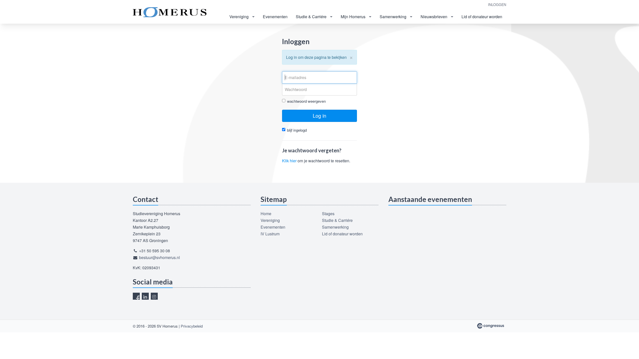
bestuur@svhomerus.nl (159, 257)
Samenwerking (393, 16)
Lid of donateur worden (482, 16)
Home (266, 213)
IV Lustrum (270, 234)
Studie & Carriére (311, 16)
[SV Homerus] (170, 12)
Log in (319, 115)
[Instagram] (154, 296)
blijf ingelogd (297, 130)
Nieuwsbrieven (434, 16)
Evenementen (275, 16)
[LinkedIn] (145, 296)
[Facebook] (136, 296)
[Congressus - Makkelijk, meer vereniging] (490, 326)
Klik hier (289, 161)
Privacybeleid (192, 326)
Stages (328, 213)
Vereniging (239, 16)
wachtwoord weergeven (306, 101)
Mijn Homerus (353, 16)
